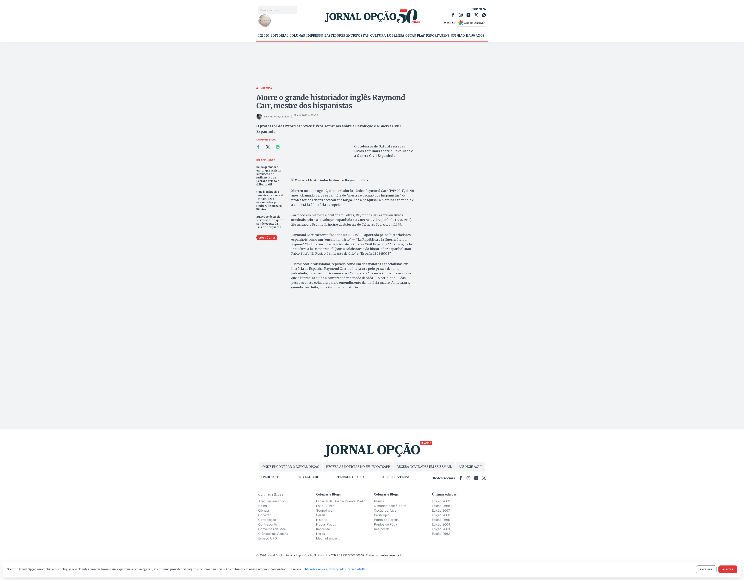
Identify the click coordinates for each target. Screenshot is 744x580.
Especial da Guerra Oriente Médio (340, 501)
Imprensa (395, 35)
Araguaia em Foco (271, 501)
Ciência (263, 510)
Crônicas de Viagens (273, 534)
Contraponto (267, 524)
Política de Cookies (314, 569)
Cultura (378, 35)
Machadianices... (328, 538)
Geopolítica (324, 510)
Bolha (262, 506)
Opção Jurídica (385, 510)
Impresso (314, 35)
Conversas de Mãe (272, 529)
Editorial (279, 35)
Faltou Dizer (325, 506)
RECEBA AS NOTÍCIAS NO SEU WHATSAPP (358, 467)
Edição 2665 (441, 520)
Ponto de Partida (386, 520)
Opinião (458, 35)
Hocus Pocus (326, 524)
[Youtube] (468, 15)
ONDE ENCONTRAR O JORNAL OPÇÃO (290, 467)
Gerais (320, 515)
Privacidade (308, 477)
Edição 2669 (441, 501)
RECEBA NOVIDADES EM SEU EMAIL (424, 467)
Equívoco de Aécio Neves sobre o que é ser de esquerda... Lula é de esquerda (269, 222)
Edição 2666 (441, 515)
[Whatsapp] (484, 15)
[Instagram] (461, 15)
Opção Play (415, 35)
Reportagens (438, 35)
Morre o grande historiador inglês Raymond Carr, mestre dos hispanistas (330, 101)
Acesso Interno (396, 477)
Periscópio (381, 515)
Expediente (268, 477)
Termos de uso (350, 477)
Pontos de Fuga (385, 524)
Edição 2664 (441, 524)
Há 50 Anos (475, 35)
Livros (320, 534)
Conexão (264, 515)
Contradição (267, 520)
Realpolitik (381, 529)
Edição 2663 (441, 529)
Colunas (297, 35)
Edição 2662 (441, 534)
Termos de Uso (357, 569)
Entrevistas (357, 35)
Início (263, 35)
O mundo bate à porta (390, 506)
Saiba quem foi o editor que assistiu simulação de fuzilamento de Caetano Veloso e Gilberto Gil (268, 175)
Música (379, 501)
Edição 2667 (441, 510)
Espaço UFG (267, 538)
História (321, 520)
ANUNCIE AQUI (470, 467)
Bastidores (334, 35)
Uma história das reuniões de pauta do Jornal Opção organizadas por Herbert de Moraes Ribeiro (270, 200)
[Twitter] (476, 15)
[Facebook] (453, 15)
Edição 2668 (441, 506)
